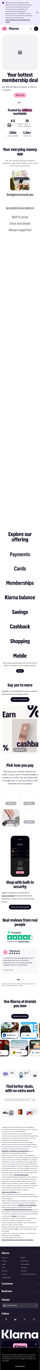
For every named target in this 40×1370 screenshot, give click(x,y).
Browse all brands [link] (20, 1016)
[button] (37, 12)
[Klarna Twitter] (24, 1319)
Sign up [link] (19, 671)
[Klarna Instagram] (33, 1319)
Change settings (20, 1366)
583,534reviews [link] (23, 941)
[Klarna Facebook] (6, 1319)
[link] (11, 799)
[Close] (37, 1350)
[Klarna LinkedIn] (15, 1319)
